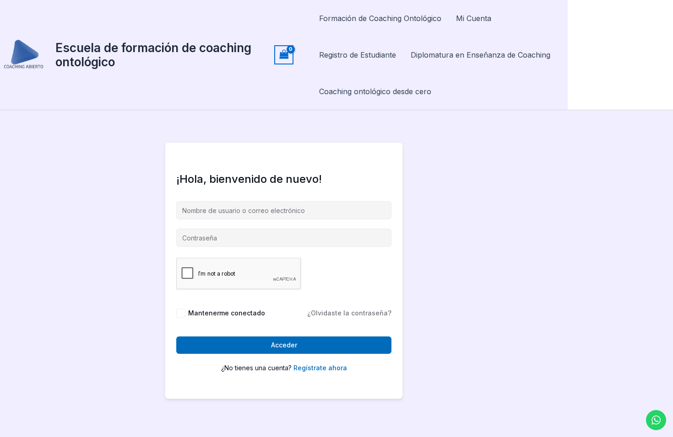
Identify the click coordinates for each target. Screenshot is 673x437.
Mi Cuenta (473, 18)
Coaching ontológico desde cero (375, 91)
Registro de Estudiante (357, 54)
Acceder (284, 345)
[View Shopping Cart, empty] (283, 54)
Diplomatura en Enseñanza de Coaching (480, 54)
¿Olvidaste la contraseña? (349, 313)
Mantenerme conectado (226, 313)
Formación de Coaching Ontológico (380, 18)
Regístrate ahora (320, 368)
